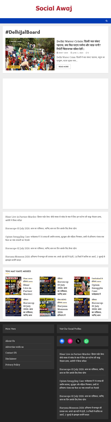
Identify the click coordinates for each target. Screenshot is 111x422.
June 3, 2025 (78, 53)
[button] (106, 20)
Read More (63, 66)
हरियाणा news (28, 281)
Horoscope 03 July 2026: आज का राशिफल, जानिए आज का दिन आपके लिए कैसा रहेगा (41, 228)
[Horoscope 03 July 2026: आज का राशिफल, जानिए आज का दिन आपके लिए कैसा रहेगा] (48, 286)
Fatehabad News (99, 278)
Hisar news (27, 278)
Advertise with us (14, 346)
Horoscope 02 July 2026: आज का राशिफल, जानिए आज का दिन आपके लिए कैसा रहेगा (41, 248)
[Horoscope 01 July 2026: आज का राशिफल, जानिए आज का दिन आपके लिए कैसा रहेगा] (82, 307)
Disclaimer (11, 358)
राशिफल (60, 278)
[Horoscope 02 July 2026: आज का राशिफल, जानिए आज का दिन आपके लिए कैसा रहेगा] (13, 307)
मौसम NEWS (62, 300)
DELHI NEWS (14, 67)
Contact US (11, 352)
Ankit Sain (63, 53)
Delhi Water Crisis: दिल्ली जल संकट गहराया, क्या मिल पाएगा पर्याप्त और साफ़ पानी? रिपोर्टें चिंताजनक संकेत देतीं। (79, 45)
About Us (10, 340)
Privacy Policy (12, 364)
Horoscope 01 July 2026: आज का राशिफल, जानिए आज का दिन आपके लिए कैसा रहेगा (98, 313)
